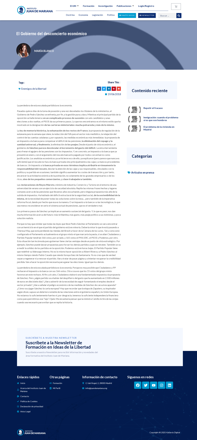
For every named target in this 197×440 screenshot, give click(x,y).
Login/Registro (146, 5)
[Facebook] (137, 385)
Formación (88, 5)
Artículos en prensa (142, 172)
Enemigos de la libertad (33, 88)
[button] (99, 89)
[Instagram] (161, 385)
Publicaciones (124, 5)
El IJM (73, 5)
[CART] (176, 6)
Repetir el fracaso (153, 108)
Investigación (105, 5)
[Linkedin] (169, 385)
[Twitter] (145, 385)
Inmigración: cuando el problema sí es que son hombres (160, 118)
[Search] (178, 15)
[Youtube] (153, 385)
